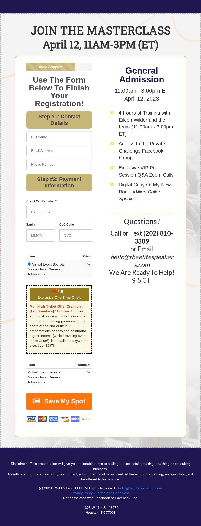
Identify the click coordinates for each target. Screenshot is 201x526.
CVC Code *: (68, 224)
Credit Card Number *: (42, 201)
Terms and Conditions (113, 493)
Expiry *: (32, 224)
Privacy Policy (82, 493)
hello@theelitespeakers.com (140, 488)
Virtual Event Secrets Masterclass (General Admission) (46, 269)
